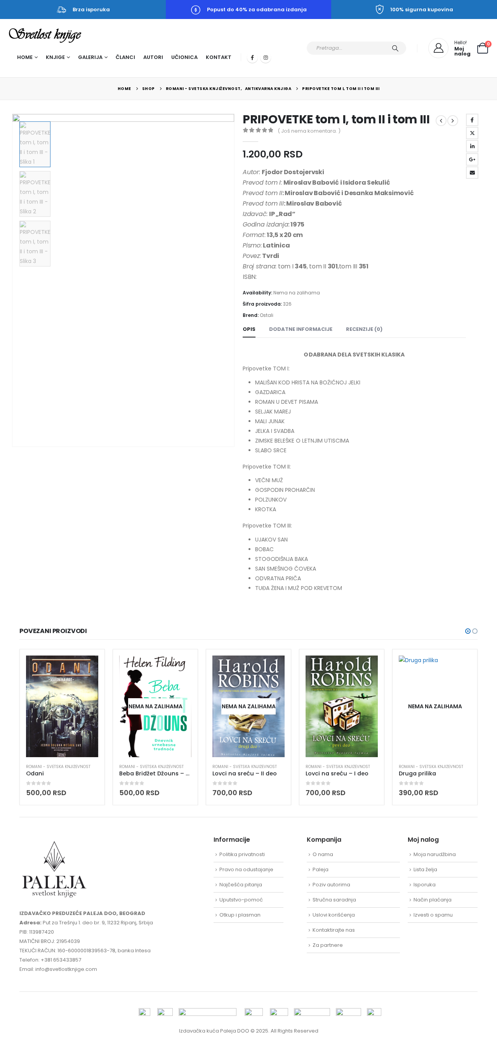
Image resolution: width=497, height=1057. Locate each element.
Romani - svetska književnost (58, 767)
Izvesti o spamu (433, 915)
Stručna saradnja (334, 899)
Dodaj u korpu (85, 668)
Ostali (266, 315)
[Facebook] (252, 57)
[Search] (395, 48)
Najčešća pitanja (240, 884)
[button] (13, 280)
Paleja (320, 869)
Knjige (55, 57)
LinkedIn (472, 146)
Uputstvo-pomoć (241, 899)
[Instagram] (265, 57)
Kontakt (218, 57)
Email (472, 172)
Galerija (90, 57)
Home (25, 57)
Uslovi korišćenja (334, 915)
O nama (323, 854)
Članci (125, 57)
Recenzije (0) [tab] (364, 329)
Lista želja (425, 869)
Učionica (184, 57)
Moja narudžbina (435, 854)
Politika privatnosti (242, 854)
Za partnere (328, 945)
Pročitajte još (179, 668)
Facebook (472, 120)
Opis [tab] (249, 329)
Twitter (472, 133)
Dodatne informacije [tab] (300, 329)
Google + (472, 159)
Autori (153, 57)
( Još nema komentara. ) (309, 131)
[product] (62, 706)
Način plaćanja (433, 899)
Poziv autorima (331, 884)
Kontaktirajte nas (334, 930)
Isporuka (425, 884)
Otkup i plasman (240, 915)
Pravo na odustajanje (246, 869)
